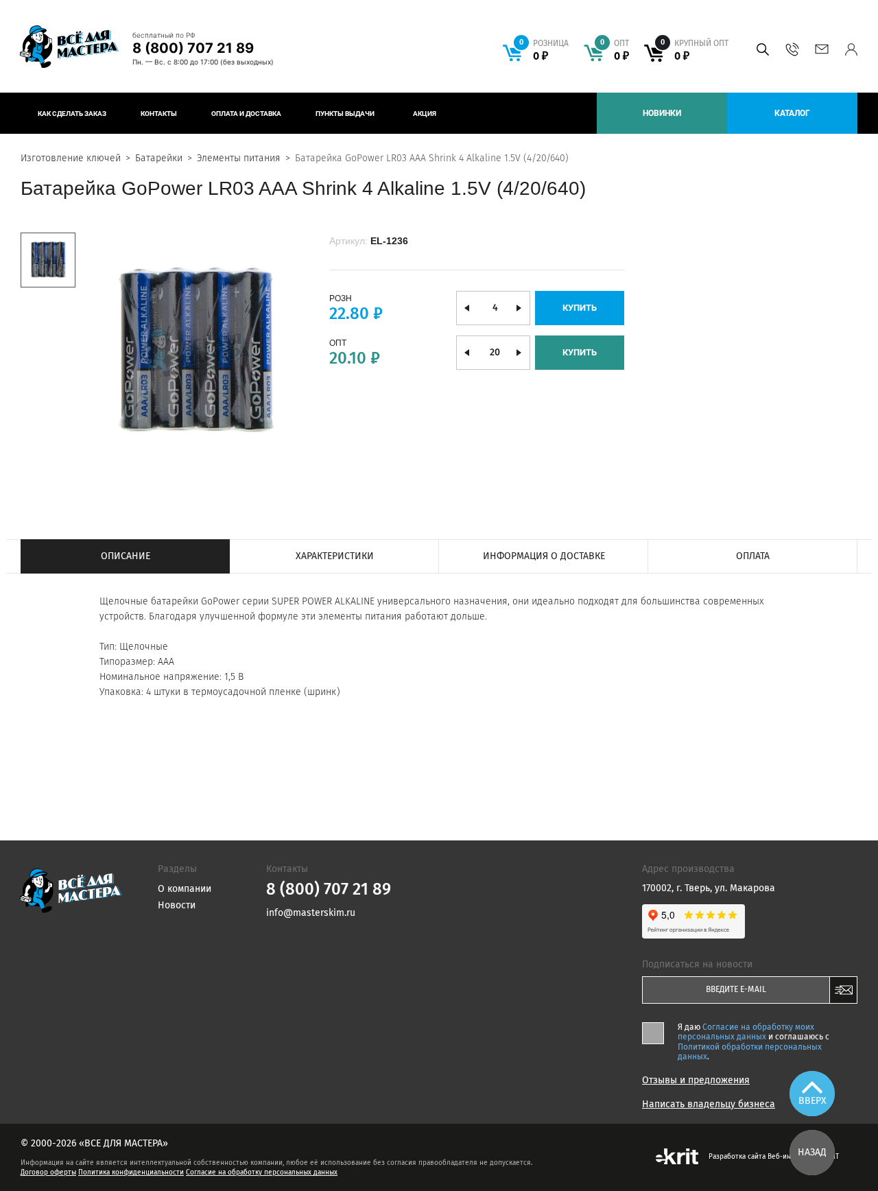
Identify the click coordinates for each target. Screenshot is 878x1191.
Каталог (792, 113)
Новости (176, 905)
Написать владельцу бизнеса (708, 1104)
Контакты (159, 113)
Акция (424, 113)
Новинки (662, 113)
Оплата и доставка (246, 113)
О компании (184, 889)
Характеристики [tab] (335, 556)
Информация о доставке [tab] (544, 556)
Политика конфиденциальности (131, 1172)
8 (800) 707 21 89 (193, 48)
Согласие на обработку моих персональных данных (746, 1031)
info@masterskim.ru (821, 49)
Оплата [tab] (753, 556)
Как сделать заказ (72, 113)
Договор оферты (48, 1172)
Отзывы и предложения (696, 1080)
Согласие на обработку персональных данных (261, 1172)
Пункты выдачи (345, 113)
